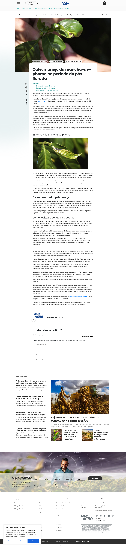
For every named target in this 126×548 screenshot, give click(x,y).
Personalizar (11, 541)
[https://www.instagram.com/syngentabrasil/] (100, 516)
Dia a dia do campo (27, 8)
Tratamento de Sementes (63, 506)
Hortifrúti (41, 521)
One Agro (70, 15)
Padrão (97, 430)
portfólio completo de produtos (79, 297)
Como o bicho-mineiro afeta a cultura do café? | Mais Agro (29, 398)
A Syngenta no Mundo (20, 509)
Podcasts (105, 15)
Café (40, 509)
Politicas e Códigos (19, 515)
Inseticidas (59, 521)
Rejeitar (22, 541)
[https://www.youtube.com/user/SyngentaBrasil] (108, 516)
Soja (40, 503)
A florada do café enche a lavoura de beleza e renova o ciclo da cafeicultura (31, 382)
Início (18, 8)
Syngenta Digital (60, 515)
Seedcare (59, 530)
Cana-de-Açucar (44, 515)
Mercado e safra (23, 15)
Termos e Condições (62, 541)
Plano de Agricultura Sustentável (101, 506)
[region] (22, 535)
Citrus (40, 530)
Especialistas (81, 15)
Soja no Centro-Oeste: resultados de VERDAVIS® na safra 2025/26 (75, 419)
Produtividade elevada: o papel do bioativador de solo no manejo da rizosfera (31, 429)
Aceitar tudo (33, 541)
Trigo (40, 518)
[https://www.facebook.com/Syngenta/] (97, 516)
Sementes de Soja (61, 512)
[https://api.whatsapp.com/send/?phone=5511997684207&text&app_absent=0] (113, 516)
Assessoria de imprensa (85, 506)
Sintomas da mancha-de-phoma (45, 86)
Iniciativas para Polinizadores (103, 510)
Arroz (40, 524)
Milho (40, 506)
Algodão (41, 512)
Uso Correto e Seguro (101, 503)
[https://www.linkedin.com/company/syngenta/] (104, 516)
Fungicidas (59, 527)
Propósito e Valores (19, 512)
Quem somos (18, 503)
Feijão (41, 527)
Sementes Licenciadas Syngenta (65, 503)
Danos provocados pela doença (45, 88)
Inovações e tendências (40, 15)
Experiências (93, 15)
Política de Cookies (42, 541)
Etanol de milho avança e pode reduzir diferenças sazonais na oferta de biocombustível (101, 435)
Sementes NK (59, 509)
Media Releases (85, 503)
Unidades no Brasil (19, 518)
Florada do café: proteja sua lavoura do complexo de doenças (30, 413)
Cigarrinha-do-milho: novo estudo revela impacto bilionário (71, 435)
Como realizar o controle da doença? (47, 90)
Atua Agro (59, 518)
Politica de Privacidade (82, 541)
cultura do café (41, 101)
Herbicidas (59, 524)
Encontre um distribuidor (21, 521)
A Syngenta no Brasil (19, 506)
